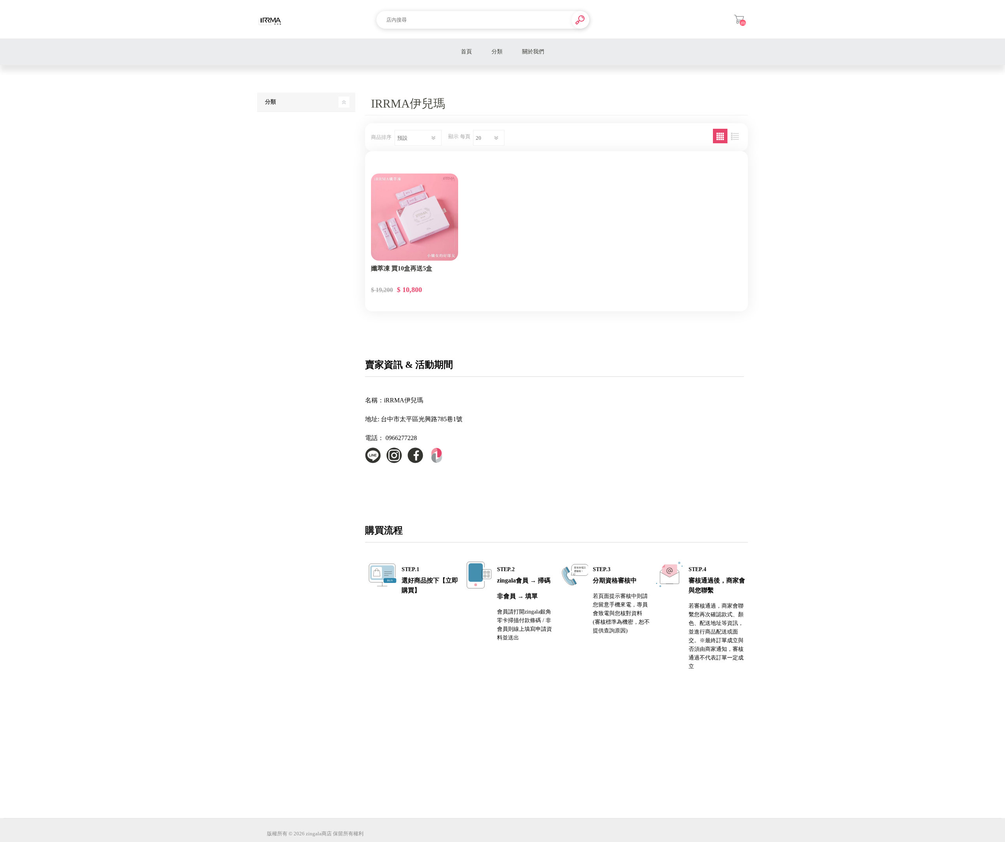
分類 (497, 52)
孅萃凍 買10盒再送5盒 (401, 268)
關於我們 (533, 52)
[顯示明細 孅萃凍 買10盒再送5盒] (414, 217)
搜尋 (580, 20)
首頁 (466, 52)
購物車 (739, 19)
